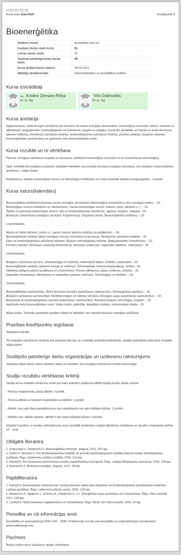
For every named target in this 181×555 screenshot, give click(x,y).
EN (12, 10)
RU (17, 10)
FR (26, 10)
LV (7, 10)
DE (22, 10)
